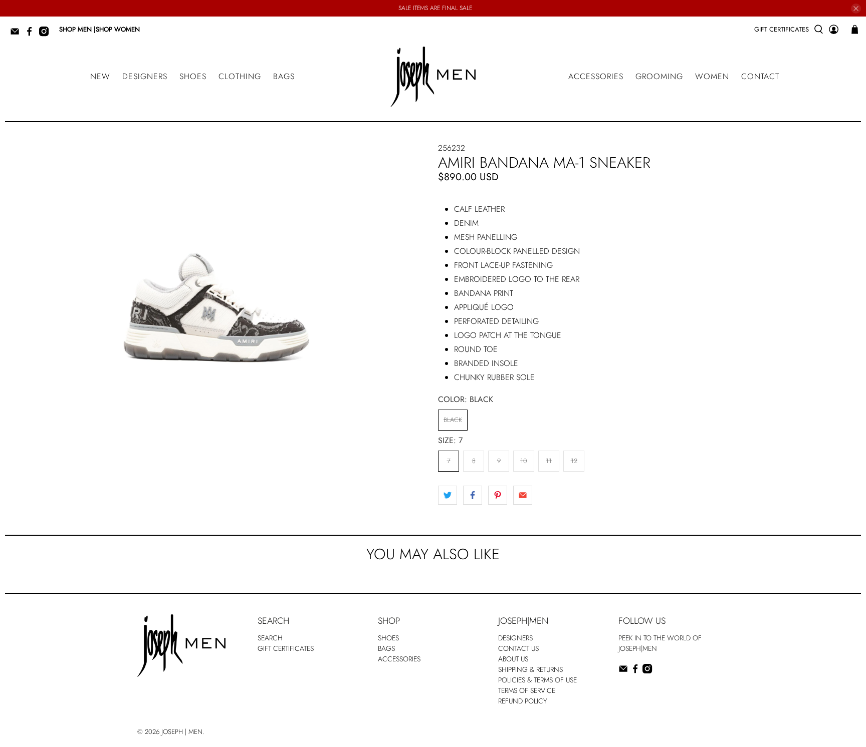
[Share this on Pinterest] (497, 495)
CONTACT (760, 76)
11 (549, 461)
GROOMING (659, 76)
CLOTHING (240, 76)
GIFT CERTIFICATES (781, 29)
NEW (100, 76)
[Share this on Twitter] (447, 495)
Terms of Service (526, 690)
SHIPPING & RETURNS (530, 669)
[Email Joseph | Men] (17, 34)
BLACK (453, 420)
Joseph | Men (181, 731)
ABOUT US (513, 659)
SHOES (192, 76)
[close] (856, 9)
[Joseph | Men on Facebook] (32, 34)
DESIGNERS (144, 76)
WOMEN (712, 76)
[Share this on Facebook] (472, 495)
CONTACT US (518, 648)
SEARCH (270, 638)
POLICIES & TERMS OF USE (537, 680)
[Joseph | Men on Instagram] (46, 34)
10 (523, 461)
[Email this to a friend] (522, 495)
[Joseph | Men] (433, 77)
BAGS (284, 76)
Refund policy (522, 701)
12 (574, 461)
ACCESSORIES (595, 76)
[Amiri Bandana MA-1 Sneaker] (216, 267)
